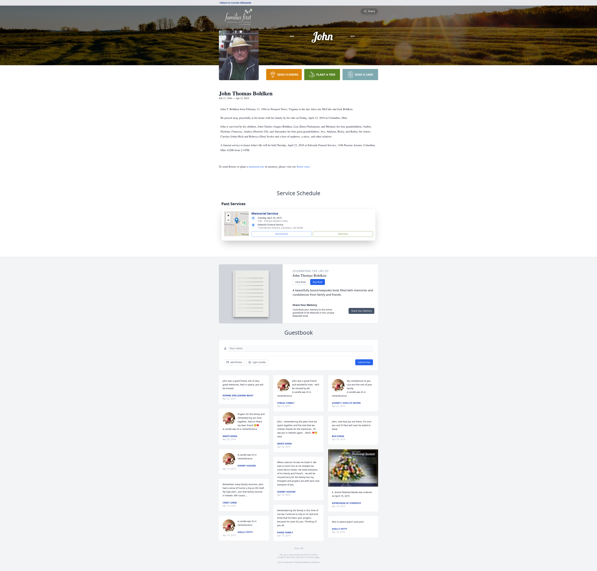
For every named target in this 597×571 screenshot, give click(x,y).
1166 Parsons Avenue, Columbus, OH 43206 (280, 227)
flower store (303, 166)
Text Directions (281, 234)
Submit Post (364, 362)
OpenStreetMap (302, 562)
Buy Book (317, 281)
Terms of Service (307, 557)
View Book (300, 281)
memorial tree (256, 166)
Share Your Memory (361, 310)
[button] (236, 220)
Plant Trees (343, 234)
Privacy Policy (290, 557)
